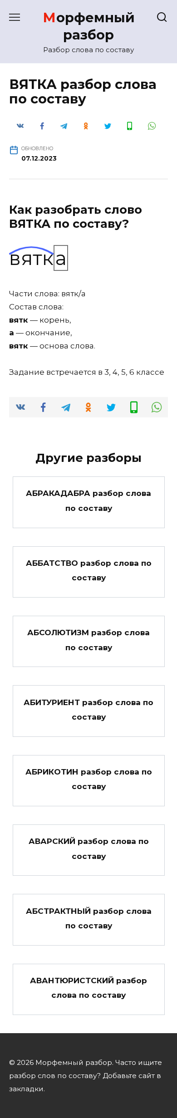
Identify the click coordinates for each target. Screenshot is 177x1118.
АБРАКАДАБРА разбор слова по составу (88, 500)
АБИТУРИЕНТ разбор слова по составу (88, 709)
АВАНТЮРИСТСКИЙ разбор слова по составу (88, 988)
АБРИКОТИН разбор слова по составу (88, 779)
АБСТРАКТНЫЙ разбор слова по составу (89, 918)
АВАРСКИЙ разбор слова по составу (89, 848)
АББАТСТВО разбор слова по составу (89, 570)
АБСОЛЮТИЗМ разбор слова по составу (88, 640)
